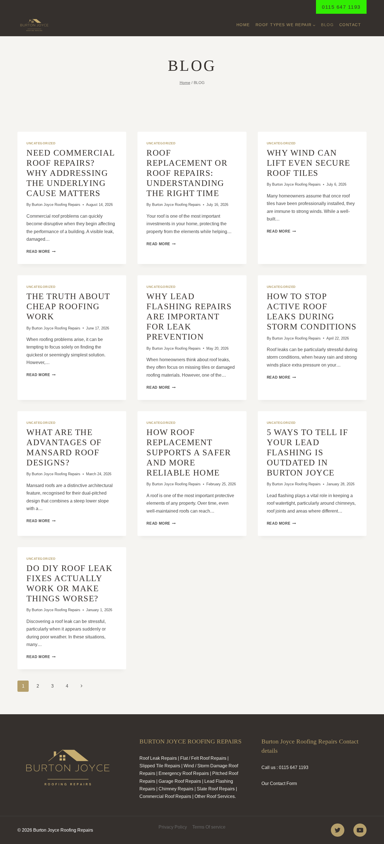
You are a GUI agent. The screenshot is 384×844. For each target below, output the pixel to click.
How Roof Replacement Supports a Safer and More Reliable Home (188, 452)
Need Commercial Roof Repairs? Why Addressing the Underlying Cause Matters (70, 173)
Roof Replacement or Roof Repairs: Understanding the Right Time (186, 173)
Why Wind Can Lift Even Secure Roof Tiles (308, 163)
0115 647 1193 (341, 7)
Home (243, 24)
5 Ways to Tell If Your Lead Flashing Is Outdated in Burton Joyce (307, 452)
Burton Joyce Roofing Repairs (56, 205)
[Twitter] (337, 830)
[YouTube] (360, 830)
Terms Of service (208, 827)
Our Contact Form (279, 783)
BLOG (327, 24)
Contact (350, 24)
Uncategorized (40, 143)
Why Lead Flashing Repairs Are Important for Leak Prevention (189, 316)
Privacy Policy (173, 827)
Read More (41, 251)
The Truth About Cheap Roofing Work (68, 306)
